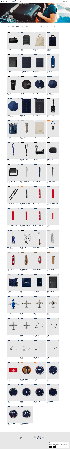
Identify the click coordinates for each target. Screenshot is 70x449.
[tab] (7, 1)
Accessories (17, 26)
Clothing (27, 26)
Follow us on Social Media (37, 436)
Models (13, 26)
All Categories (8, 26)
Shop (19, 436)
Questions (20, 437)
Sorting (41, 26)
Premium (22, 26)
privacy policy (55, 445)
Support (20, 438)
